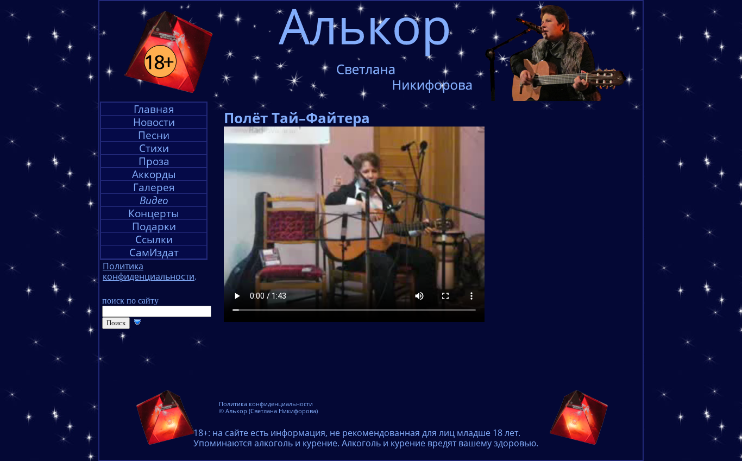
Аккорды (154, 174)
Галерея (154, 187)
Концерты (153, 213)
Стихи (154, 148)
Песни (153, 135)
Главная (154, 109)
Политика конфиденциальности (266, 404)
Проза (154, 161)
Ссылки (154, 239)
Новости (154, 122)
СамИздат (154, 252)
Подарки (154, 226)
